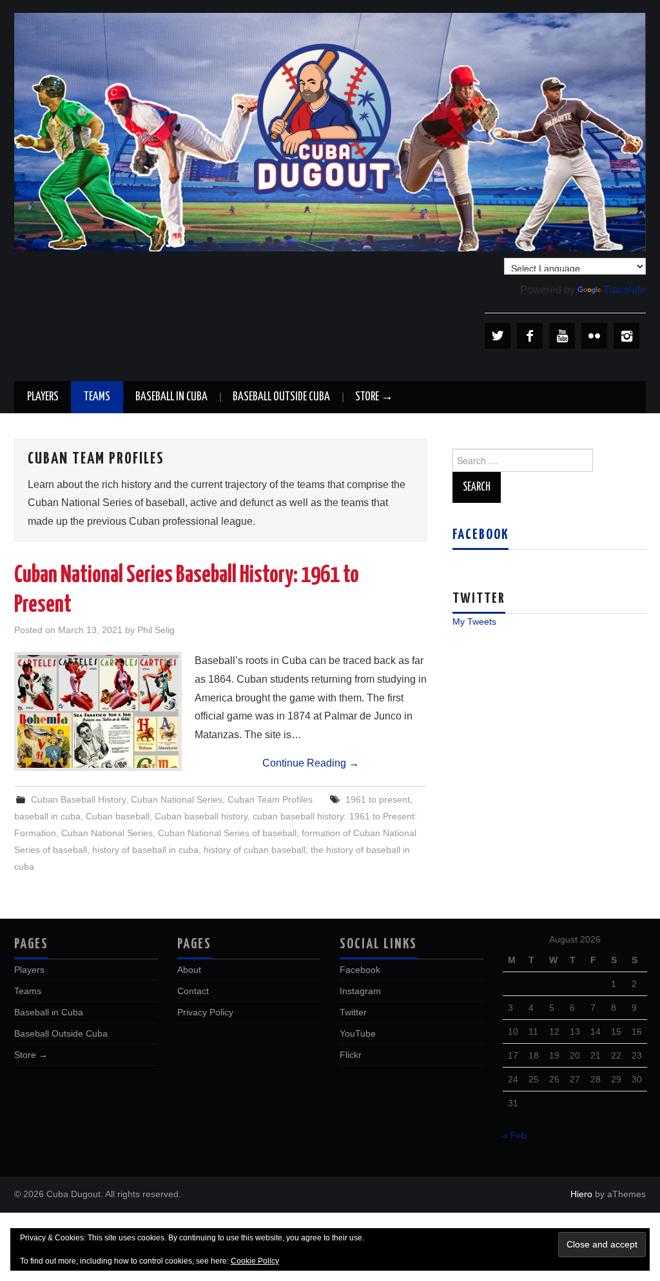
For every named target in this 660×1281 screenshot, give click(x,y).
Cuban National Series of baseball (227, 833)
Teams (97, 397)
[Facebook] (530, 336)
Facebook (480, 535)
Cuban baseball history (201, 816)
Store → (374, 397)
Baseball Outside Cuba (281, 397)
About (189, 969)
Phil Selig (156, 630)
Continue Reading (310, 763)
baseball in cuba (47, 816)
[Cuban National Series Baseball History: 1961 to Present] (98, 711)
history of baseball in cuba (145, 850)
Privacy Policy (205, 1012)
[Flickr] (594, 336)
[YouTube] (562, 336)
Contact (193, 991)
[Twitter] (497, 336)
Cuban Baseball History (78, 799)
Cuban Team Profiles (270, 799)
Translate (624, 289)
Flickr (351, 1055)
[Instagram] (626, 336)
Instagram (360, 991)
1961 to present (377, 799)
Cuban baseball (118, 816)
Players (43, 397)
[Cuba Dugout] (330, 131)
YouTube (358, 1033)
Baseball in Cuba (171, 397)
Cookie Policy (255, 1261)
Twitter (353, 1012)
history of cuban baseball (255, 850)
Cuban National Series (176, 799)
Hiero (581, 1194)
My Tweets (474, 621)
